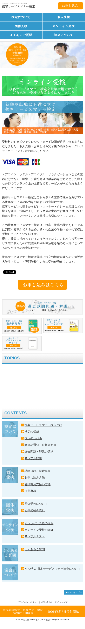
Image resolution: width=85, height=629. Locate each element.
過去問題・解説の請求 (39, 451)
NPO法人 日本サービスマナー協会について (53, 568)
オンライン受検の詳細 (39, 529)
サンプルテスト (35, 536)
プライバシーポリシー (28, 602)
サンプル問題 (33, 458)
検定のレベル (33, 438)
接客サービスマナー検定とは (43, 425)
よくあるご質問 (21, 34)
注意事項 (30, 490)
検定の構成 (32, 431)
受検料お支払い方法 (38, 484)
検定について (21, 17)
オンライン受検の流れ (39, 523)
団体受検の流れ (35, 510)
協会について (63, 34)
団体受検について (36, 503)
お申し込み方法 (35, 477)
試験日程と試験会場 (38, 471)
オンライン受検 (64, 26)
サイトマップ (61, 602)
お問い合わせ (46, 602)
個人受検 (63, 17)
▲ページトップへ (73, 592)
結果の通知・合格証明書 (40, 445)
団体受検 (21, 26)
